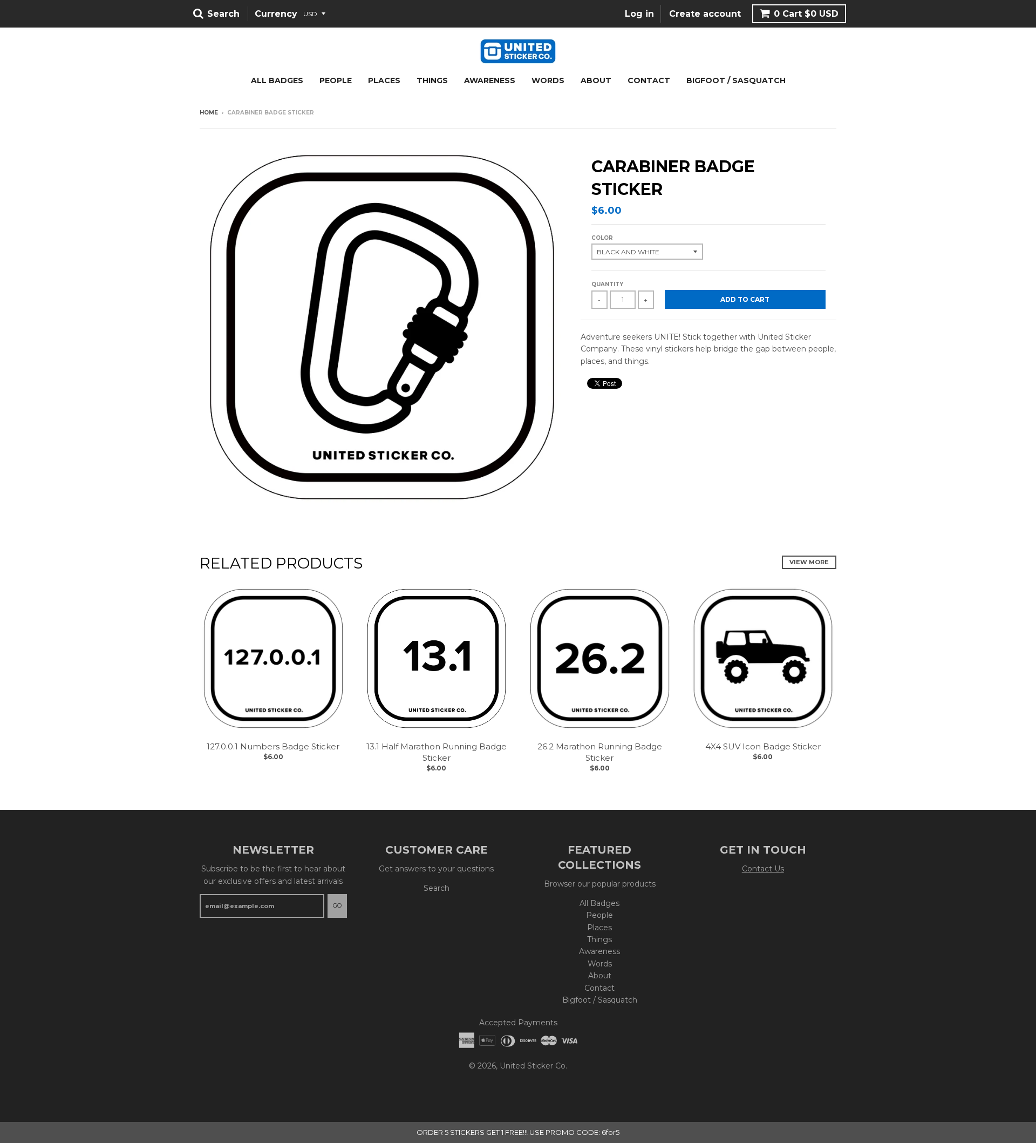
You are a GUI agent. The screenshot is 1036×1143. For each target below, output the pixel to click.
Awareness (489, 80)
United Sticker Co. (533, 1066)
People (335, 80)
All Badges (277, 80)
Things (432, 80)
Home (209, 112)
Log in (639, 14)
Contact (649, 80)
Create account (705, 14)
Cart (806, 14)
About (596, 80)
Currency (276, 14)
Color (602, 237)
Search (436, 888)
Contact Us (763, 869)
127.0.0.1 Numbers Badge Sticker (273, 746)
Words (547, 80)
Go (337, 905)
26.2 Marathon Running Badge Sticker (599, 752)
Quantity (607, 284)
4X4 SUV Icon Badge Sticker (763, 746)
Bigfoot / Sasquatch (736, 80)
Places (384, 80)
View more (809, 562)
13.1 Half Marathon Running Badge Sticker (436, 752)
